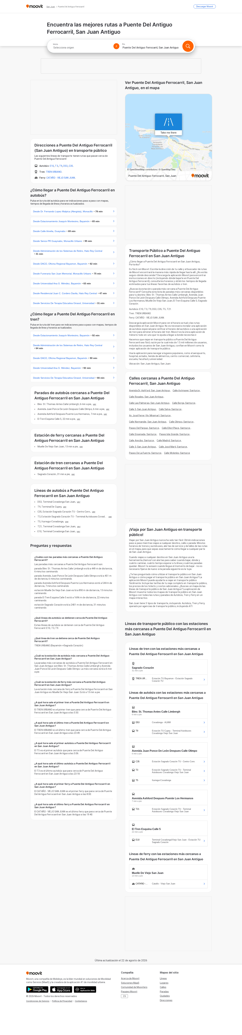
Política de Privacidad (62, 1001)
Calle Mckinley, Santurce (177, 453)
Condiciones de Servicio (37, 1001)
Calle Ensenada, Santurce (142, 434)
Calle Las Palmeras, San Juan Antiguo (149, 403)
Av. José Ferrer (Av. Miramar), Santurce (150, 415)
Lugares (164, 983)
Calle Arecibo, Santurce (141, 440)
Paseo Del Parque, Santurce (144, 428)
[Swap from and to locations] (116, 46)
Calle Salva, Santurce (170, 409)
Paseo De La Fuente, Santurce (145, 453)
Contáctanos (81, 1001)
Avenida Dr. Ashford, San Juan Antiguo (149, 390)
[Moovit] (34, 6)
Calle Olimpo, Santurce (181, 421)
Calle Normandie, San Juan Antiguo (147, 421)
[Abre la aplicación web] (85, 989)
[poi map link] (168, 137)
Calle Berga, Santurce (183, 403)
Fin (123, 44)
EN (124, 996)
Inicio (55, 44)
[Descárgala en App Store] (61, 989)
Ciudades (165, 996)
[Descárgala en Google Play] (37, 989)
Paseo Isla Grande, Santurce (174, 434)
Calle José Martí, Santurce (173, 446)
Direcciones (166, 1000)
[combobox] (82, 47)
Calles (163, 987)
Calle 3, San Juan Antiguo (142, 446)
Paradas (164, 991)
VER (94, 404)
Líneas (163, 978)
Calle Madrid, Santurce (169, 440)
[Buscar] (188, 46)
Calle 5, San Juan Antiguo (142, 409)
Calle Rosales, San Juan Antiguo (146, 396)
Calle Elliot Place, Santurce (176, 428)
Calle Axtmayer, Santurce (186, 390)
